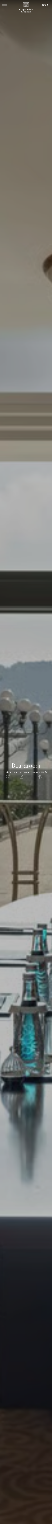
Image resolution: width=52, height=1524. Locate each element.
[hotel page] (26, 5)
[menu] (4, 5)
